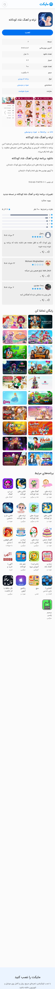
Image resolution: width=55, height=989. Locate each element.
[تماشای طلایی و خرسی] (40, 398)
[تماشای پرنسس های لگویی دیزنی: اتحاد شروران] (15, 459)
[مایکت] (46, 5)
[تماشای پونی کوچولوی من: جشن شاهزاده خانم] (15, 337)
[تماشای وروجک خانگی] (40, 353)
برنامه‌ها (43, 132)
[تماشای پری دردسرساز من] (40, 368)
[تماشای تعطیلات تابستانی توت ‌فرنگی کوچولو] (15, 444)
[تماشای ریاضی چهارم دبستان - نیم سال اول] (15, 429)
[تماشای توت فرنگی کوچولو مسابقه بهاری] (40, 337)
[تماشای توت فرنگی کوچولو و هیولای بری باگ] (15, 368)
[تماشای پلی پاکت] (15, 322)
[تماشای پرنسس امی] (15, 398)
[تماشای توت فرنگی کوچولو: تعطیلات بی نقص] (40, 383)
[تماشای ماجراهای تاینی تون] (40, 429)
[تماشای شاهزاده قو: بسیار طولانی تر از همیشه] (40, 459)
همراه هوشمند (23, 91)
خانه (51, 132)
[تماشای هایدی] (40, 444)
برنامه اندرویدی (23, 78)
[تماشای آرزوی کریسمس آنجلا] (15, 413)
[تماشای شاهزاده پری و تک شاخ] (40, 413)
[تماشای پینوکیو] (15, 383)
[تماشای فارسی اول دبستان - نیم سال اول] (15, 353)
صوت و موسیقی (23, 85)
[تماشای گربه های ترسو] (40, 322)
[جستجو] (4, 4)
